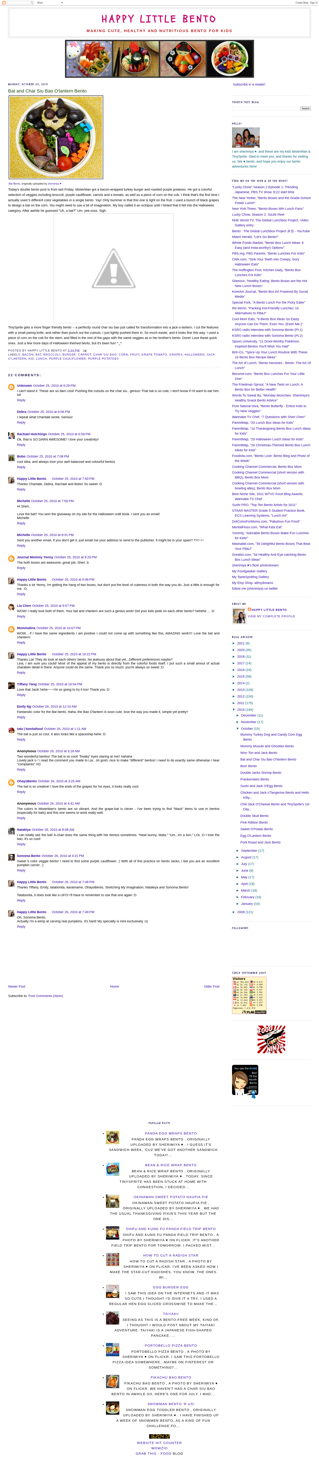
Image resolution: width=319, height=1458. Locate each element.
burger (69, 354)
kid (31, 358)
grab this (146, 1453)
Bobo (21, 456)
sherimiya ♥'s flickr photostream (255, 565)
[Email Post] (84, 350)
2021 (241, 643)
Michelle (23, 501)
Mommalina (26, 628)
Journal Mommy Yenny (35, 557)
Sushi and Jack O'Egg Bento (261, 786)
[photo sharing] (56, 178)
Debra (21, 412)
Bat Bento (14, 183)
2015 (241, 676)
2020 (241, 650)
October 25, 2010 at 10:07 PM (58, 628)
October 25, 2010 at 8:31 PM (52, 535)
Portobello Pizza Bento (171, 1345)
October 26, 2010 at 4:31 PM (63, 856)
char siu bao (105, 354)
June (245, 870)
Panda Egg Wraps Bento (171, 1133)
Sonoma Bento (28, 856)
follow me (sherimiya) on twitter (255, 588)
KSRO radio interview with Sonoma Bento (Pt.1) (267, 330)
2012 (241, 696)
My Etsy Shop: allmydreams (252, 583)
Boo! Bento (248, 766)
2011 (241, 703)
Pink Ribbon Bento (254, 822)
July (244, 864)
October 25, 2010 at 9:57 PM (53, 606)
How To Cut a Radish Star (170, 1255)
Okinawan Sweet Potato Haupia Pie (171, 1197)
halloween (195, 354)
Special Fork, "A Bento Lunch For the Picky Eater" (268, 302)
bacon (28, 354)
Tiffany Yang (27, 684)
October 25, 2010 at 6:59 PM (69, 434)
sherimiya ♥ (54, 183)
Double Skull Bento (254, 816)
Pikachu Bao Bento (171, 1377)
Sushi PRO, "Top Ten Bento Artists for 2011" (264, 505)
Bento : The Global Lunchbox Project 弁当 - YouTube (271, 231)
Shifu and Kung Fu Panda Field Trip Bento (171, 1229)
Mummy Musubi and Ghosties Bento (267, 746)
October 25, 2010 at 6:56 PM (49, 412)
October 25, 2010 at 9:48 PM (73, 579)
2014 (241, 683)
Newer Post (16, 986)
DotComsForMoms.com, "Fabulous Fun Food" (266, 521)
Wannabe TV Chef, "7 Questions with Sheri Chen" (268, 417)
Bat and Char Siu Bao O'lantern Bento (47, 90)
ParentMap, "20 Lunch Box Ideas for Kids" (263, 422)
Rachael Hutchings (32, 434)
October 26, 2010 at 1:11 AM (65, 729)
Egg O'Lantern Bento (255, 836)
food (166, 1453)
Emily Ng (24, 706)
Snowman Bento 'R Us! (171, 1404)
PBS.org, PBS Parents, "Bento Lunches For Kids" (268, 253)
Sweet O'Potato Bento (256, 829)
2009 (241, 912)
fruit (134, 354)
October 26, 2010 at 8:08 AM (53, 829)
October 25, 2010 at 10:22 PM (74, 654)
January (247, 904)
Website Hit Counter (159, 1443)
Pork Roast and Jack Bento (260, 842)
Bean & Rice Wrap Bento (171, 1165)
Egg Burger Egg (171, 1287)
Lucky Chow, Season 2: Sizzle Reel (258, 214)
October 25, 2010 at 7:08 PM (48, 456)
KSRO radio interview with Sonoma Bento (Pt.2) (267, 335)
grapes (176, 354)
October (247, 728)
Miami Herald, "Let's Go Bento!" (255, 237)
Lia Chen (24, 606)
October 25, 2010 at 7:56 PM (52, 501)
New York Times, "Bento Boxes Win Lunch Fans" (268, 208)
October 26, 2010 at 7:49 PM (73, 912)
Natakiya (24, 829)
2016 (241, 670)
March (246, 890)
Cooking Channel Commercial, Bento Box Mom (267, 467)
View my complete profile (271, 616)
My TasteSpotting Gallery (250, 577)
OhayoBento (27, 781)
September (249, 850)
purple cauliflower (67, 358)
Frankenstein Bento (254, 779)
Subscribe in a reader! (249, 84)
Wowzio (159, 1448)
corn (123, 354)
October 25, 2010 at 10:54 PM (60, 684)
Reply (21, 400)
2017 (241, 663)
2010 (241, 709)
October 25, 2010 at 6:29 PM (54, 385)
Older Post (211, 986)
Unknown (24, 385)
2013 (241, 690)
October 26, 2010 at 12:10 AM (54, 706)
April (245, 884)
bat (38, 354)
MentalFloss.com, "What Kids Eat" (257, 527)
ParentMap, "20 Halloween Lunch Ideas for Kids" (268, 439)
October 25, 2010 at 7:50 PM (73, 479)
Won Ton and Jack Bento (258, 753)
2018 (241, 656)
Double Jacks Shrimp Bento (260, 773)
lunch (41, 358)
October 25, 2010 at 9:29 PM (75, 557)
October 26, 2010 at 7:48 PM (73, 882)
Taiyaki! (171, 1314)
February (248, 897)
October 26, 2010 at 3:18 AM (58, 751)
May (244, 877)
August (246, 857)
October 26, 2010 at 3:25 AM (59, 781)
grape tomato (154, 354)
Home (114, 986)
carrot (84, 354)
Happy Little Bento (159, 19)
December (249, 715)
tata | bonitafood (30, 729)
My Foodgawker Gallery (249, 571)
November (249, 722)
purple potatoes (103, 358)
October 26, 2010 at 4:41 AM (58, 803)
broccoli (51, 354)
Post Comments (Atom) (45, 996)
